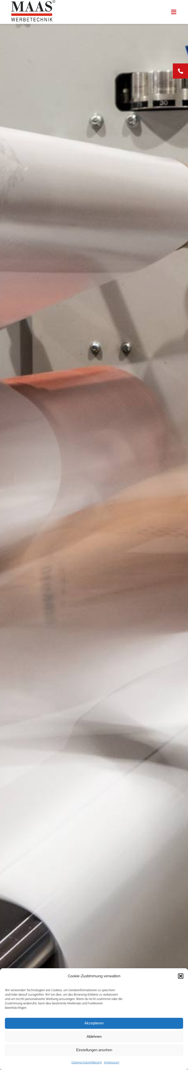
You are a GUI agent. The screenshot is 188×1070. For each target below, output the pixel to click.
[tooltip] (180, 71)
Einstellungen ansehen (94, 1050)
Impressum (111, 1062)
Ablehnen (94, 1036)
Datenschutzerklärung (86, 1062)
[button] (180, 976)
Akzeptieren (94, 1023)
